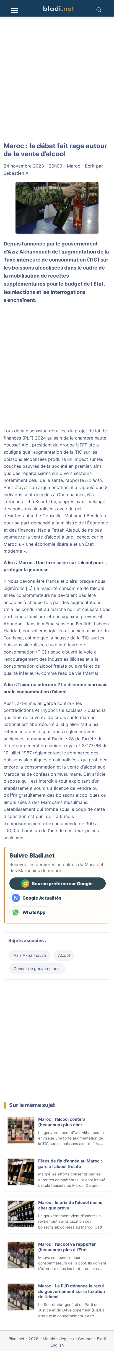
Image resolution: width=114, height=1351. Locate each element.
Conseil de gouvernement (37, 968)
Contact (85, 1338)
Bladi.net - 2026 (23, 1338)
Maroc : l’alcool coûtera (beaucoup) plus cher (62, 1122)
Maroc (73, 166)
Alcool (64, 955)
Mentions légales (58, 1338)
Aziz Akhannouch (30, 955)
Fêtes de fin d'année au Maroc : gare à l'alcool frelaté (70, 1163)
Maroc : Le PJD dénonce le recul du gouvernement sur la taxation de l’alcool (71, 1291)
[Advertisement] (57, 81)
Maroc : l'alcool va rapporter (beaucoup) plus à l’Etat (67, 1247)
